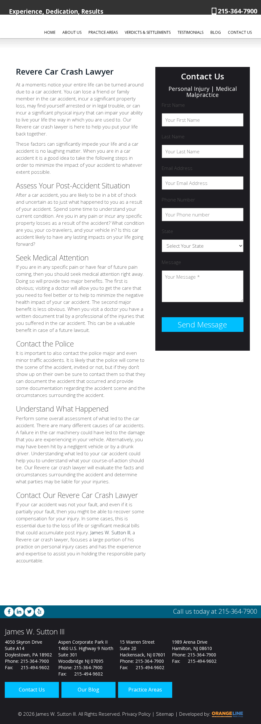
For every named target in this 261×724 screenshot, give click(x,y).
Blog (215, 32)
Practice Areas (103, 32)
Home (49, 32)
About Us (71, 32)
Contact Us (240, 32)
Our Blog (88, 689)
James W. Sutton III (110, 532)
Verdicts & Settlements (148, 32)
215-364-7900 (237, 11)
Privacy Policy (136, 714)
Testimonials (190, 32)
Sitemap (165, 714)
